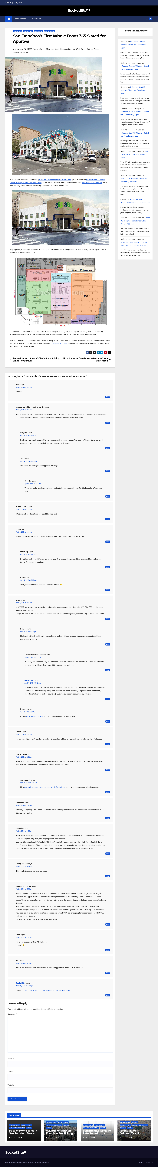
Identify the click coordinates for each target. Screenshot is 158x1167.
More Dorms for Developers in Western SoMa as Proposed (85, 359)
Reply (108, 396)
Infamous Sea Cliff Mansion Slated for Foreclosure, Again (133, 45)
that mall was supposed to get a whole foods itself (44, 787)
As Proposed (18, 31)
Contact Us (149, 1162)
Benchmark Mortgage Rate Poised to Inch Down (97, 1133)
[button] (146, 19)
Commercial (38, 31)
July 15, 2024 (16, 1137)
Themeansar (45, 1162)
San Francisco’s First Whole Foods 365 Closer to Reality (47, 990)
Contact (36, 19)
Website (11, 1085)
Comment (12, 1014)
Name (11, 1058)
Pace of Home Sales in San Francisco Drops (23, 1132)
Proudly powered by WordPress (16, 1162)
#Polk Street (81, 49)
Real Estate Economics (17, 1127)
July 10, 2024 (127, 1137)
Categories (20, 19)
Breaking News (14, 1125)
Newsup (36, 1162)
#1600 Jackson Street (36, 49)
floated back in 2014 (59, 343)
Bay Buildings (28, 31)
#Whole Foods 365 (20, 52)
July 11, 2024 (90, 1137)
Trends (29, 1127)
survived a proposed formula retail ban (55, 180)
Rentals (66, 1125)
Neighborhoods (49, 31)
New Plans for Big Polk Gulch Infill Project (134, 154)
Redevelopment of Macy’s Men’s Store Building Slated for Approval (36, 359)
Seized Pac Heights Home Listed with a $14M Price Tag (135, 221)
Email (10, 1072)
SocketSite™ (79, 10)
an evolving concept (34, 716)
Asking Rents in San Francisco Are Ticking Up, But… (59, 1133)
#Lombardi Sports (67, 49)
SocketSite (29, 680)
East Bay (134, 1122)
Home (141, 1162)
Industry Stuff (26, 1125)
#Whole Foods (93, 49)
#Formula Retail (52, 49)
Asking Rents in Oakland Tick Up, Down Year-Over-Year (133, 1133)
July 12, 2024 (53, 1137)
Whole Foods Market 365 (92, 183)
